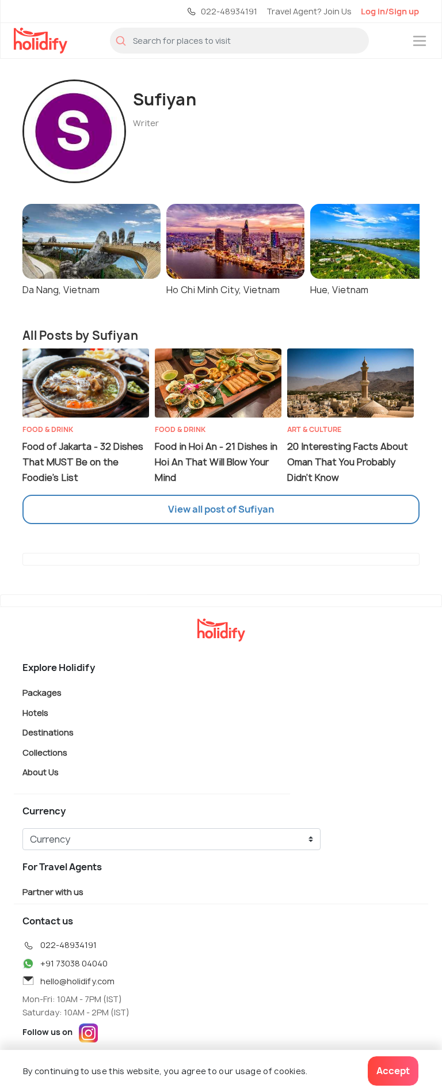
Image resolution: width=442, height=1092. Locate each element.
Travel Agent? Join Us (309, 11)
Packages (42, 692)
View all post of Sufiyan (221, 509)
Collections (44, 751)
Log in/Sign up (390, 11)
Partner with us (52, 891)
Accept (393, 1070)
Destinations (48, 732)
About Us (40, 772)
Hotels (35, 712)
